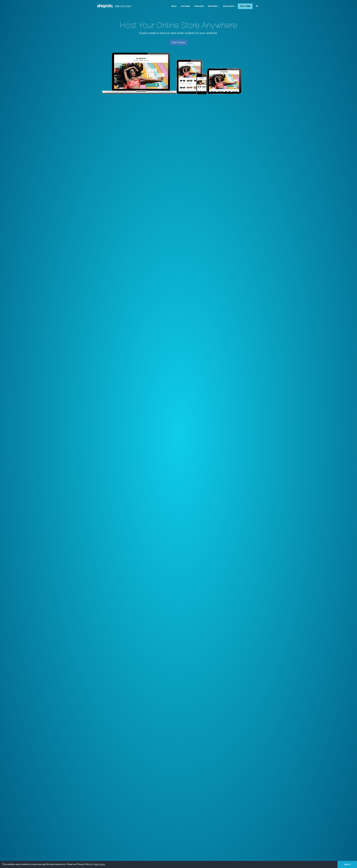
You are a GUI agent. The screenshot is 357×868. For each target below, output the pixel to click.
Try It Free (245, 6)
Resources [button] (228, 6)
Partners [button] (213, 6)
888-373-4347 (123, 6)
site (105, 5)
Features (185, 6)
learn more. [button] (99, 864)
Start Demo (178, 42)
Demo (174, 6)
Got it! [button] (347, 864)
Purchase (199, 6)
